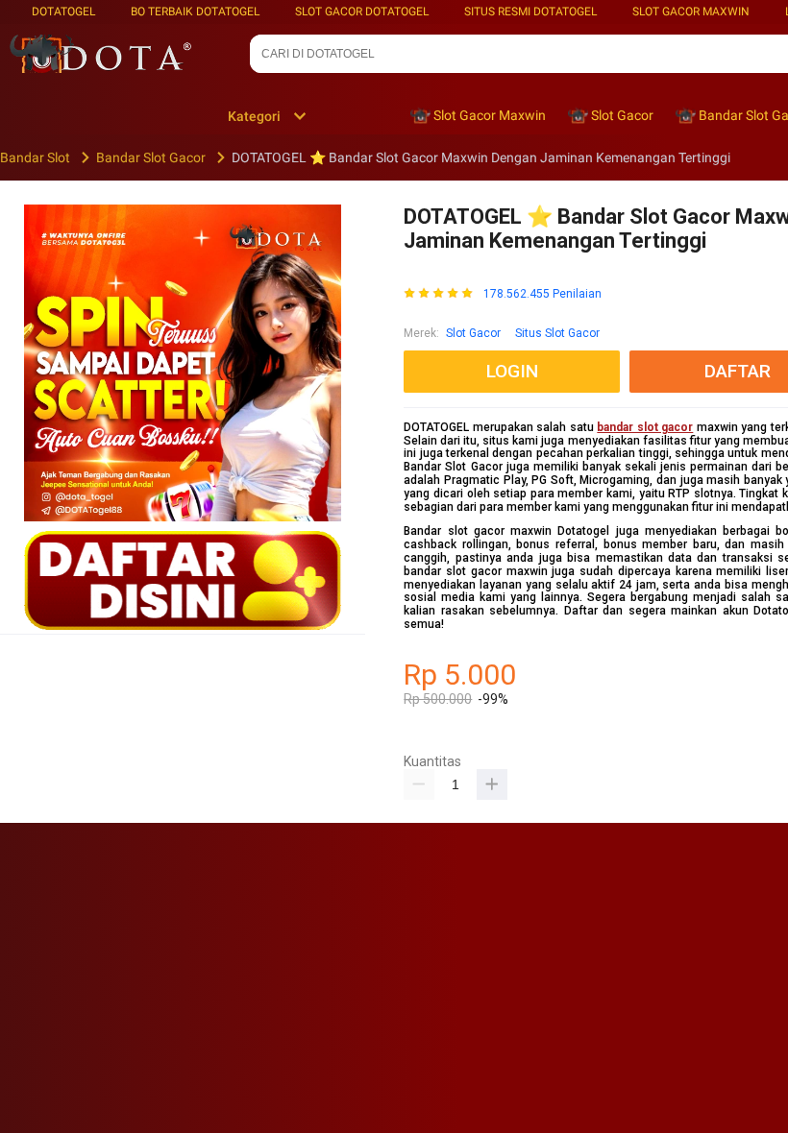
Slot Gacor (473, 333)
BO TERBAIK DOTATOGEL (195, 11)
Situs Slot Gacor (557, 333)
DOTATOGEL (63, 11)
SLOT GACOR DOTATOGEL (362, 11)
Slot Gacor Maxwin (691, 11)
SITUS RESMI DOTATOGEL (530, 11)
